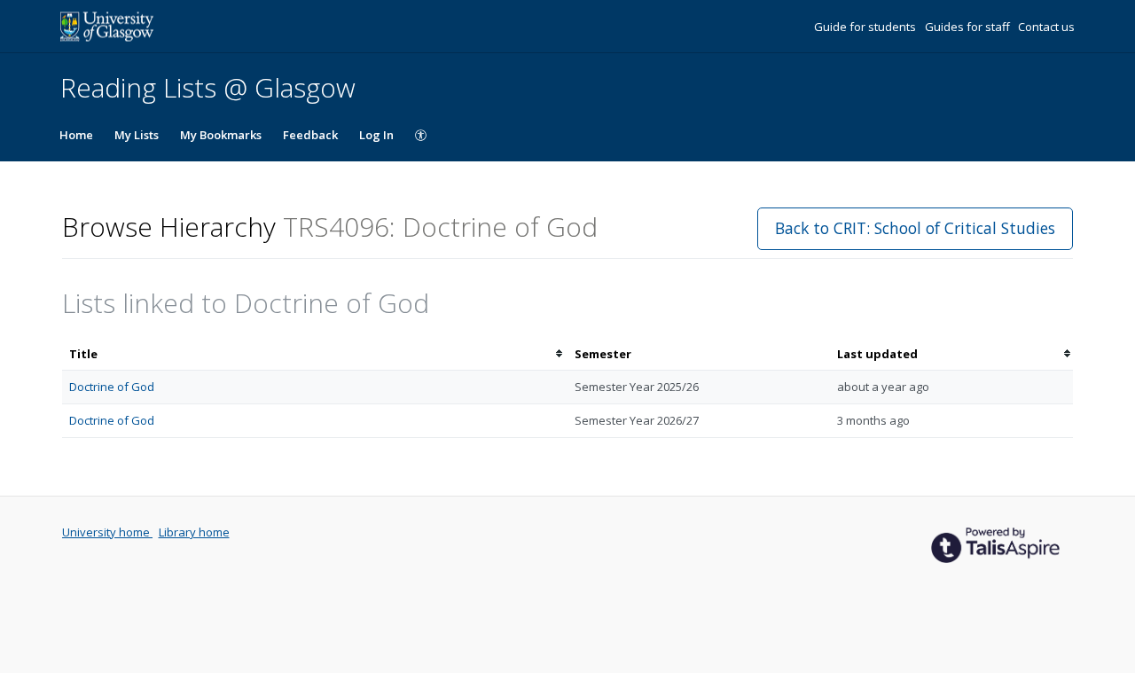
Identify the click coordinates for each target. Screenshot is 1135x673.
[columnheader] (315, 354)
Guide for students (866, 27)
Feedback (310, 135)
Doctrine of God (111, 387)
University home (107, 532)
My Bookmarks (221, 135)
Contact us (1046, 27)
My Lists (136, 135)
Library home (194, 532)
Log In (376, 135)
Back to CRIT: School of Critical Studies (915, 228)
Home (76, 135)
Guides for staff (969, 27)
